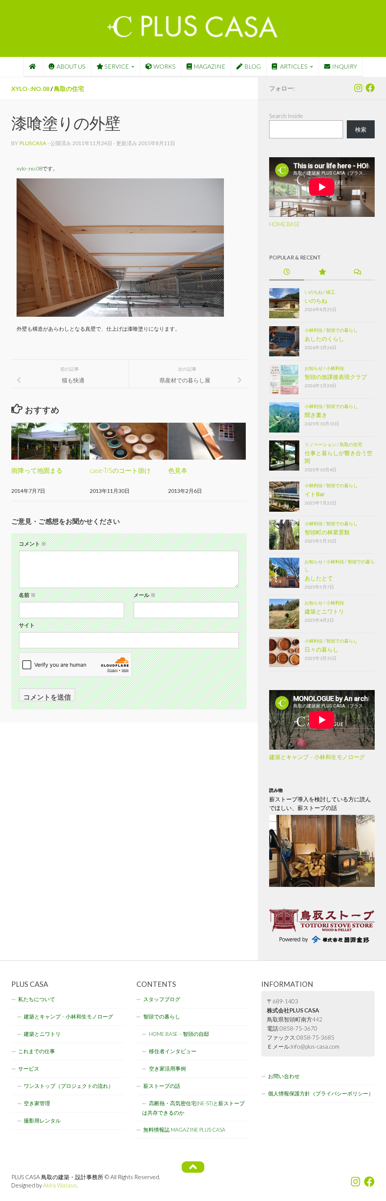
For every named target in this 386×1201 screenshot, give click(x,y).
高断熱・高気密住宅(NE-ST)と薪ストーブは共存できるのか (193, 1108)
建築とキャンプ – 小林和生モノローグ (317, 756)
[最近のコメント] (357, 272)
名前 (27, 595)
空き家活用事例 (167, 1069)
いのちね (314, 292)
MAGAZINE (209, 66)
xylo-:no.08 (30, 88)
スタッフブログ (161, 999)
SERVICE (116, 66)
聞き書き (316, 414)
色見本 (177, 470)
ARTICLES (293, 66)
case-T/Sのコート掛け (120, 470)
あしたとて (319, 578)
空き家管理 (37, 1103)
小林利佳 (314, 330)
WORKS (164, 66)
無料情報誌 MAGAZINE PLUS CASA (184, 1130)
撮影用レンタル (42, 1121)
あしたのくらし (324, 338)
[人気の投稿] (321, 272)
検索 (360, 129)
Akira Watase (60, 1185)
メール (144, 595)
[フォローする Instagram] (358, 87)
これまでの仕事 (36, 1051)
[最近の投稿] (286, 272)
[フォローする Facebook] (370, 87)
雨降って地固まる (37, 470)
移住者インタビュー (172, 1051)
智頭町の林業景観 (327, 532)
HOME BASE (284, 224)
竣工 (330, 292)
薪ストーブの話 (161, 1086)
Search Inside (286, 115)
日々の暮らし (322, 649)
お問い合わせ (284, 1076)
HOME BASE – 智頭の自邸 (179, 1034)
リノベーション (320, 444)
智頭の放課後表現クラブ (336, 376)
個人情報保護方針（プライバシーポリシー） (321, 1094)
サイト (27, 625)
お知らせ (314, 368)
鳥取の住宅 (69, 88)
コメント (32, 543)
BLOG (252, 66)
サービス (28, 1069)
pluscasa (32, 143)
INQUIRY (344, 66)
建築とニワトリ (324, 611)
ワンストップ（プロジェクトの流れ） (68, 1086)
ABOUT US (71, 66)
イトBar (315, 494)
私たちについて (36, 999)
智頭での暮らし (342, 330)
